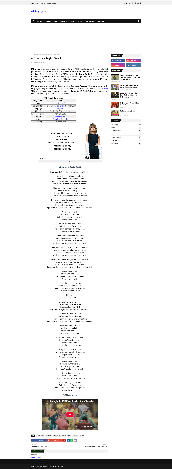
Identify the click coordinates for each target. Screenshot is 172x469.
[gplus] (129, 3)
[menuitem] (33, 21)
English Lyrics (40, 435)
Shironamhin (126, 140)
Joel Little (60, 106)
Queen (126, 134)
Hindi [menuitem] (56, 21)
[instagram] (138, 3)
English (60, 108)
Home (32, 54)
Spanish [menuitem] (80, 21)
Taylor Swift (103, 88)
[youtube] (133, 3)
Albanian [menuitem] (64, 21)
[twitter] (124, 3)
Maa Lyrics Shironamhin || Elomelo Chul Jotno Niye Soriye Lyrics (129, 95)
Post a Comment (36, 458)
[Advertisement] (86, 38)
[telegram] (135, 3)
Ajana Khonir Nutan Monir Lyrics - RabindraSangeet (129, 86)
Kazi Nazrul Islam (126, 130)
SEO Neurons (39, 466)
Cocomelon (126, 124)
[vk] (133, 65)
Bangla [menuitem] (39, 21)
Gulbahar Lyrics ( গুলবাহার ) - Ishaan (129, 112)
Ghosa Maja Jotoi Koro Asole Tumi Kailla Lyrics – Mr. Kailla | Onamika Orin (130, 77)
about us (54, 3)
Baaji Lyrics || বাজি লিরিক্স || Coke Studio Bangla (129, 104)
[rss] (127, 3)
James (126, 127)
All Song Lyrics (38, 11)
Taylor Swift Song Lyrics (41, 54)
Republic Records (60, 119)
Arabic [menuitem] (72, 21)
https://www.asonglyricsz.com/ (55, 466)
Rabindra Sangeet (126, 137)
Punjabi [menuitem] (101, 21)
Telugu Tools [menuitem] (90, 21)
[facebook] (140, 3)
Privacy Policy (34, 3)
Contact (49, 3)
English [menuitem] (48, 21)
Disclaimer (42, 3)
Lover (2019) (60, 116)
